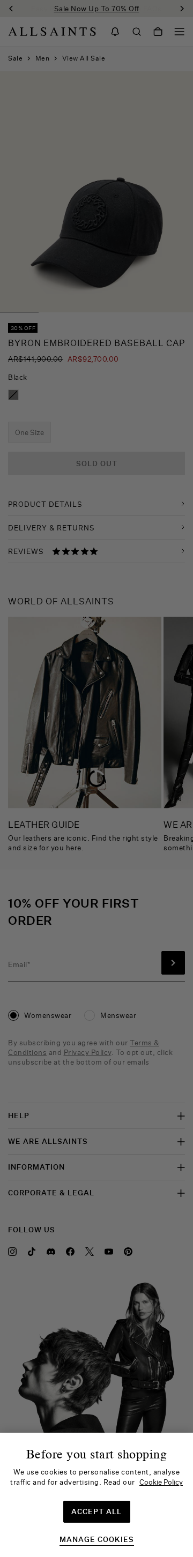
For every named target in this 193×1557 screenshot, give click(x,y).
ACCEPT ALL (96, 1511)
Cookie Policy (161, 1482)
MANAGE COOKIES (97, 1540)
